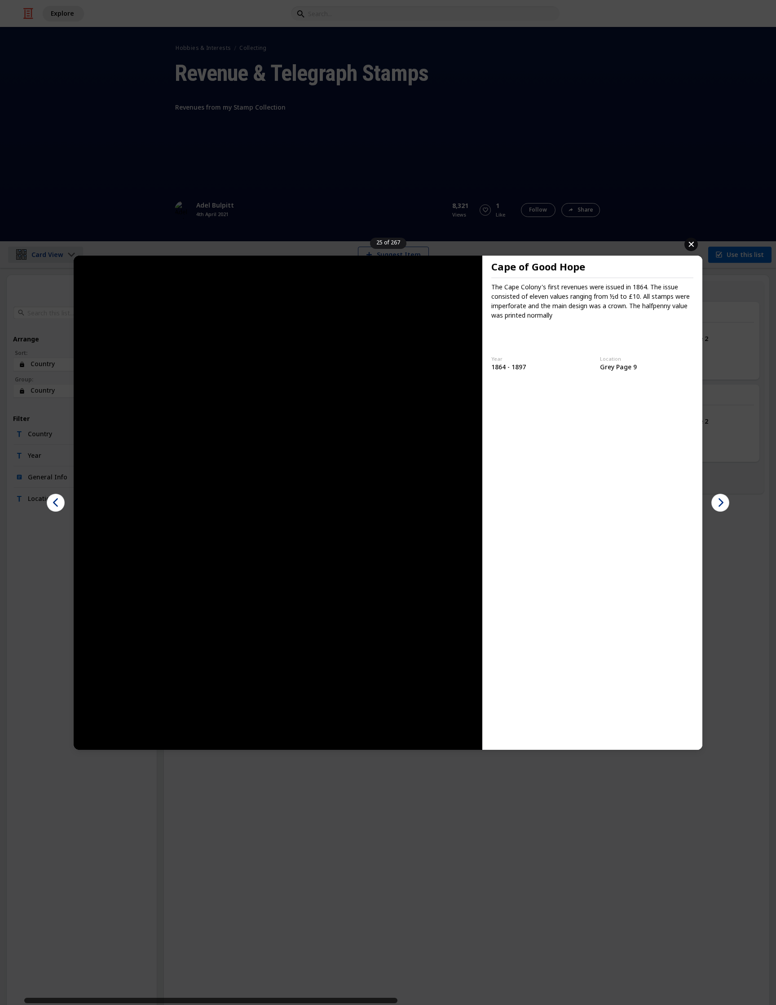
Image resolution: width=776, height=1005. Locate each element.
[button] (56, 503)
